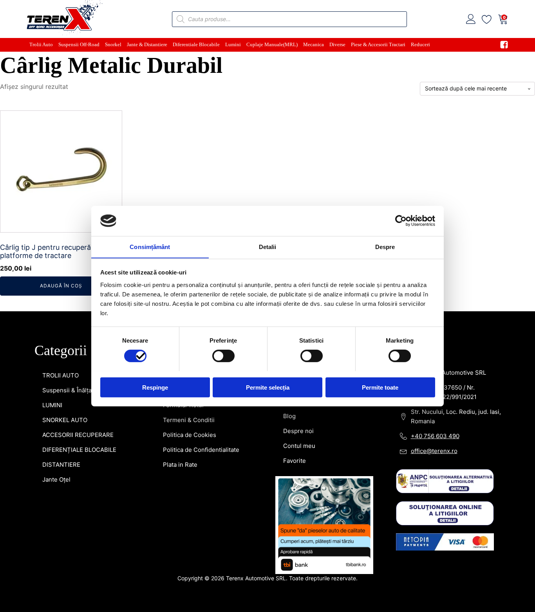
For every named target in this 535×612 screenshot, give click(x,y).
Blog (289, 416)
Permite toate (380, 387)
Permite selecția (267, 387)
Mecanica (313, 44)
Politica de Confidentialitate (201, 449)
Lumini (233, 44)
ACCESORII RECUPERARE (78, 435)
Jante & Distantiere (147, 44)
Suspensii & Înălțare (70, 390)
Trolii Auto (41, 44)
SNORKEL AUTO (64, 420)
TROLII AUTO (60, 375)
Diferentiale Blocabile (196, 44)
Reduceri (420, 44)
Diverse (337, 44)
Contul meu (299, 446)
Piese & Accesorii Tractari (378, 44)
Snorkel (113, 44)
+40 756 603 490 (435, 436)
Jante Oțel (56, 479)
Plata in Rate (180, 464)
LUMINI (52, 405)
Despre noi (298, 431)
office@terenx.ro (434, 451)
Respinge (155, 387)
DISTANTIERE (61, 464)
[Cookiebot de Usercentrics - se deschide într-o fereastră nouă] (401, 221)
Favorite (294, 460)
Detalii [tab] (268, 246)
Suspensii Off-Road (78, 44)
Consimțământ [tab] (150, 246)
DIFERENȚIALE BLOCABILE (79, 449)
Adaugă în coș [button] (61, 286)
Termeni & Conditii (189, 420)
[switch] (223, 355)
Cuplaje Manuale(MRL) (272, 44)
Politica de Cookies (189, 435)
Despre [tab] (385, 246)
